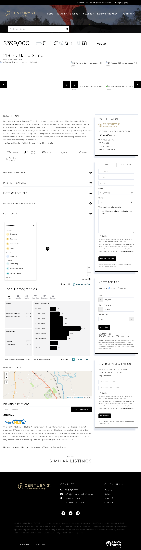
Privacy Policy (128, 251)
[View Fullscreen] (6, 382)
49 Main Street (74, 500)
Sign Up (125, 3)
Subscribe (104, 416)
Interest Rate (103, 315)
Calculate (104, 327)
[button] (67, 29)
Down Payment (104, 305)
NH (21, 447)
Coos (27, 447)
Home (6, 447)
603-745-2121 (83, 3)
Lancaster (35, 447)
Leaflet (69, 397)
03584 (45, 447)
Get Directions (81, 409)
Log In (119, 3)
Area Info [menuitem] (109, 498)
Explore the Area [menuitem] (107, 14)
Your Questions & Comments (109, 207)
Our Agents (111, 150)
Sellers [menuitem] (87, 14)
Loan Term (102, 288)
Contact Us (102, 150)
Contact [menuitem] (127, 14)
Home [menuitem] (50, 14)
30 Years (114, 288)
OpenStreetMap (78, 397)
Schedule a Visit (125, 165)
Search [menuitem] (61, 14)
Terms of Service (109, 266)
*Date (100, 189)
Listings (14, 447)
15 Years (123, 288)
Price (100, 295)
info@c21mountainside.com (102, 3)
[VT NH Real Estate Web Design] (113, 544)
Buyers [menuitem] (74, 14)
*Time (100, 198)
